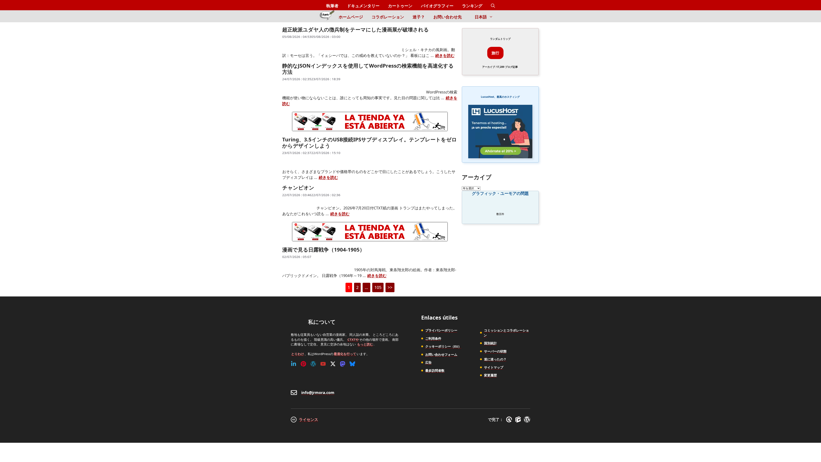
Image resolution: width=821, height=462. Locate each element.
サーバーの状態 (495, 351)
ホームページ (351, 17)
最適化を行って (345, 354)
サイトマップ (493, 367)
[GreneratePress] (510, 419)
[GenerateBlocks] (519, 419)
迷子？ (419, 17)
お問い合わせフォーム (441, 354)
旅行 (495, 52)
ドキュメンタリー (363, 6)
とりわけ (297, 354)
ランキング (472, 6)
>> (390, 287)
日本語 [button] (481, 17)
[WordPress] (313, 364)
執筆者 (332, 6)
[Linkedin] (293, 364)
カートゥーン (400, 6)
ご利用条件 (433, 338)
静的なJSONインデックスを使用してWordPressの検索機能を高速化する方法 (368, 68)
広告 (428, 362)
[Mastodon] (342, 364)
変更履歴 (490, 375)
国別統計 (490, 343)
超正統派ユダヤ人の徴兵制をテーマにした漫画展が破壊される (355, 29)
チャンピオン (298, 187)
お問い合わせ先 (447, 17)
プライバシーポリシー (441, 330)
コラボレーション (388, 17)
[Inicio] (327, 16)
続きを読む (445, 55)
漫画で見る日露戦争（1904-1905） (323, 249)
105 (377, 288)
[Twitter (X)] (333, 364)
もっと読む (365, 344)
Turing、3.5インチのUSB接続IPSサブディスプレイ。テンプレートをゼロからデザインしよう (369, 142)
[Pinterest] (303, 364)
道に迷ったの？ (495, 359)
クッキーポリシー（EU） (443, 346)
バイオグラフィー (437, 6)
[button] (493, 5)
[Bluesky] (352, 364)
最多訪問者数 (434, 370)
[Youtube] (323, 364)
